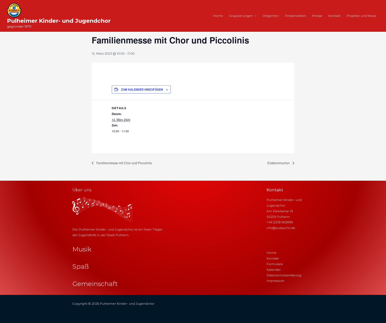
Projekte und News (361, 16)
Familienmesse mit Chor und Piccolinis (123, 163)
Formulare (275, 264)
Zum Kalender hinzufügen (142, 89)
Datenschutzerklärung (284, 275)
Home (218, 16)
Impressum (275, 281)
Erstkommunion (279, 163)
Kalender (274, 270)
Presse (317, 16)
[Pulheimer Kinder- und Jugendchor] (14, 10)
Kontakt (334, 16)
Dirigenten (271, 16)
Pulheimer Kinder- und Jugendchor (59, 20)
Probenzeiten (295, 16)
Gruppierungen (241, 16)
